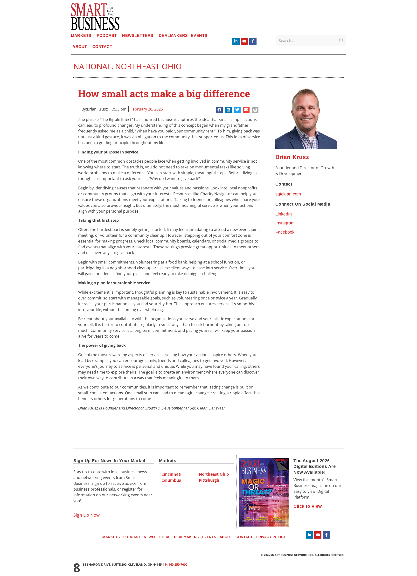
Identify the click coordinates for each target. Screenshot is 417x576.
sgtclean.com (288, 194)
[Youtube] (244, 41)
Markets (81, 36)
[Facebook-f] (253, 41)
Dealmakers (173, 36)
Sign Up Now (86, 515)
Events (199, 36)
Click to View (307, 506)
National (92, 66)
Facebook (284, 232)
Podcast (107, 36)
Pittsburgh (209, 480)
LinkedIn (283, 214)
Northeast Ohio (148, 66)
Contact (102, 47)
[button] (219, 110)
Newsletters (137, 36)
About (79, 47)
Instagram (285, 223)
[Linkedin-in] (236, 41)
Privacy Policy (271, 537)
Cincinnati (171, 474)
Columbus (171, 480)
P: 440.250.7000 (176, 564)
